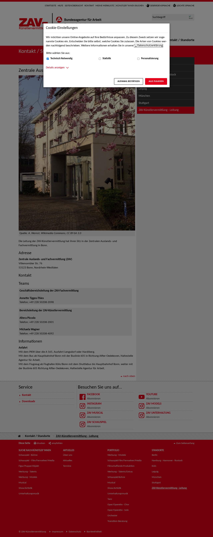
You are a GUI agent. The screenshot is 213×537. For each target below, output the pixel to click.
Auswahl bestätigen (128, 81)
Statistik (107, 58)
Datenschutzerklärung (150, 45)
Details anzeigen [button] (55, 67)
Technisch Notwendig (61, 58)
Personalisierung (149, 58)
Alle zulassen (156, 81)
